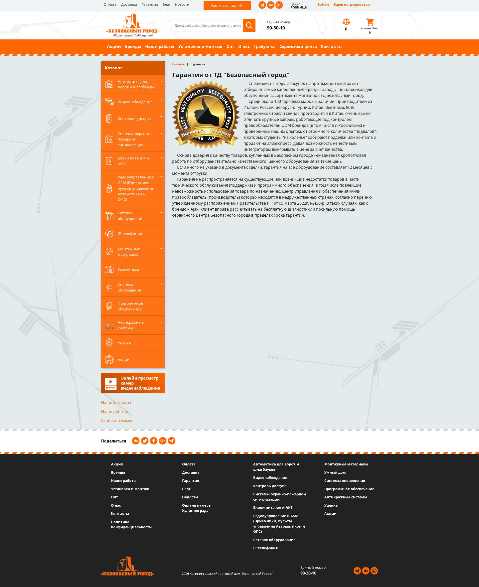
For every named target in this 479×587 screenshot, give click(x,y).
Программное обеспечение (349, 488)
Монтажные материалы (346, 464)
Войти (323, 4)
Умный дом (335, 472)
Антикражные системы (345, 497)
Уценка (331, 505)
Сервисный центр (298, 46)
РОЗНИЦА (298, 7)
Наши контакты (116, 402)
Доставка (129, 4)
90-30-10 (276, 28)
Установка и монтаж (200, 46)
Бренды (133, 46)
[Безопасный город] (132, 22)
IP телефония (265, 548)
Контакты (331, 46)
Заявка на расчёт (227, 5)
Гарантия (150, 4)
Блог (166, 4)
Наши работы (159, 46)
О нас (244, 46)
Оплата (110, 4)
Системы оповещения (344, 480)
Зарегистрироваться (352, 4)
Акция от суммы (116, 420)
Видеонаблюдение (270, 477)
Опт (230, 46)
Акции (114, 46)
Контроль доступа (269, 485)
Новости (182, 4)
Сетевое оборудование (274, 539)
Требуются (264, 46)
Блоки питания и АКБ (273, 507)
